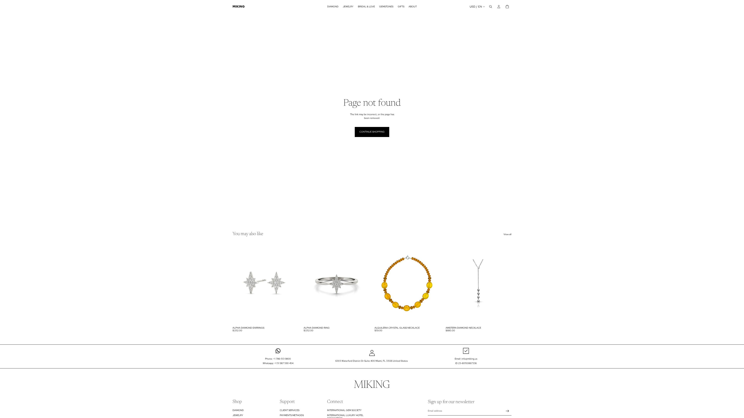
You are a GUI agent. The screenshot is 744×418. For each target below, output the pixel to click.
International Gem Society (344, 410)
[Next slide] (293, 283)
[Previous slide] (238, 283)
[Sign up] (507, 411)
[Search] (490, 6)
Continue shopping (372, 131)
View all (508, 234)
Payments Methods (292, 415)
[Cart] (507, 6)
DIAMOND (238, 410)
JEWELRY (237, 415)
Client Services (289, 410)
